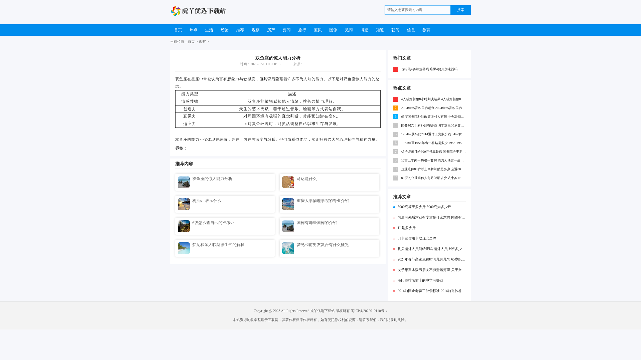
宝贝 (318, 30)
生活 (209, 30)
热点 (194, 30)
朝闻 (395, 30)
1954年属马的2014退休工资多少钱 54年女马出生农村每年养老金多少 (433, 134)
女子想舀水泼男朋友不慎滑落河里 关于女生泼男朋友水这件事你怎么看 (432, 270)
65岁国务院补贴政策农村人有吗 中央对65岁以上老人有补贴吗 (433, 116)
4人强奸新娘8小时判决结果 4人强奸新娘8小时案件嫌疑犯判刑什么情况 (433, 99)
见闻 (349, 30)
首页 (178, 30)
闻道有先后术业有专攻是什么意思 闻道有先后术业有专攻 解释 (432, 217)
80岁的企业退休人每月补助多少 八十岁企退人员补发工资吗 (433, 178)
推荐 (240, 30)
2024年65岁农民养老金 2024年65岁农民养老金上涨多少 (433, 108)
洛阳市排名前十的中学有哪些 (420, 280)
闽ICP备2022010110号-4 (369, 311)
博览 (364, 30)
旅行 (302, 30)
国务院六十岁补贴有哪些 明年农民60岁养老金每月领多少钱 (433, 125)
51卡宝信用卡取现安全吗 (417, 238)
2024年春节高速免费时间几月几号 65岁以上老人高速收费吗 (432, 259)
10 (395, 178)
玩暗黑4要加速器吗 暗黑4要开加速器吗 (429, 69)
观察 (256, 30)
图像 (333, 30)
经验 (225, 30)
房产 (271, 30)
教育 (426, 30)
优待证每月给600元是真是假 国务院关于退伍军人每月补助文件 (433, 152)
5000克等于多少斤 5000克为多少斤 (424, 207)
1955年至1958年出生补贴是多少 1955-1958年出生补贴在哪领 (433, 143)
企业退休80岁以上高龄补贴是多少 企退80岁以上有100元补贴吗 (433, 169)
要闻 (287, 30)
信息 (411, 30)
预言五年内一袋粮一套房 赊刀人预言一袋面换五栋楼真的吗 (433, 160)
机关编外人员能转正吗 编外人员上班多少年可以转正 (432, 249)
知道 (380, 30)
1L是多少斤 (407, 228)
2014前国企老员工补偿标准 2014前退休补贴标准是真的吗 (432, 291)
